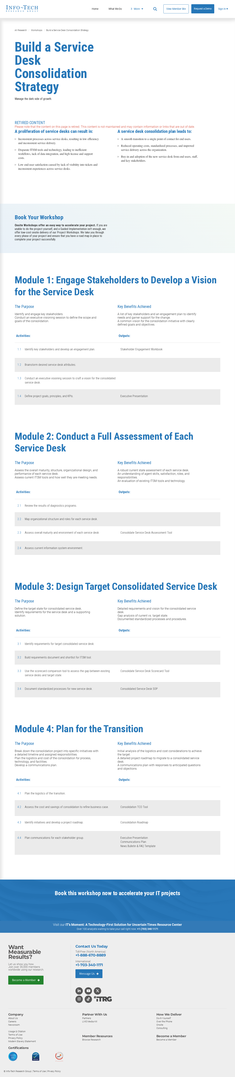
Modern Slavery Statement (22, 1041)
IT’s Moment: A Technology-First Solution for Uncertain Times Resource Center (124, 925)
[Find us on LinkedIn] (79, 991)
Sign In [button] (222, 8)
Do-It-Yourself (163, 1018)
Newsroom (14, 1024)
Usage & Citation (17, 1031)
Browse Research (91, 1039)
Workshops (36, 30)
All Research (21, 30)
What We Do (115, 8)
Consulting (161, 1028)
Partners (86, 1018)
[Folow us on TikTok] (88, 999)
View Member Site (176, 8)
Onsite (159, 1024)
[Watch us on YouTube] (88, 991)
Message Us (87, 974)
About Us (13, 1018)
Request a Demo (203, 8)
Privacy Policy (15, 1038)
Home (95, 8)
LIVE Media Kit (89, 1021)
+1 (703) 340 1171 (147, 928)
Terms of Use (15, 1034)
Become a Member (24, 980)
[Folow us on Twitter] (97, 991)
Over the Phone (164, 1021)
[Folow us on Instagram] (79, 999)
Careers (12, 1021)
